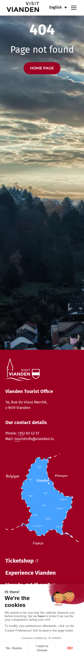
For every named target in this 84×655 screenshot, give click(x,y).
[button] (58, 7)
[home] (20, 7)
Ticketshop (19, 561)
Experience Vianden (30, 573)
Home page (42, 68)
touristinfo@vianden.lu (34, 439)
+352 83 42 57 (28, 433)
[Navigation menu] (73, 7)
